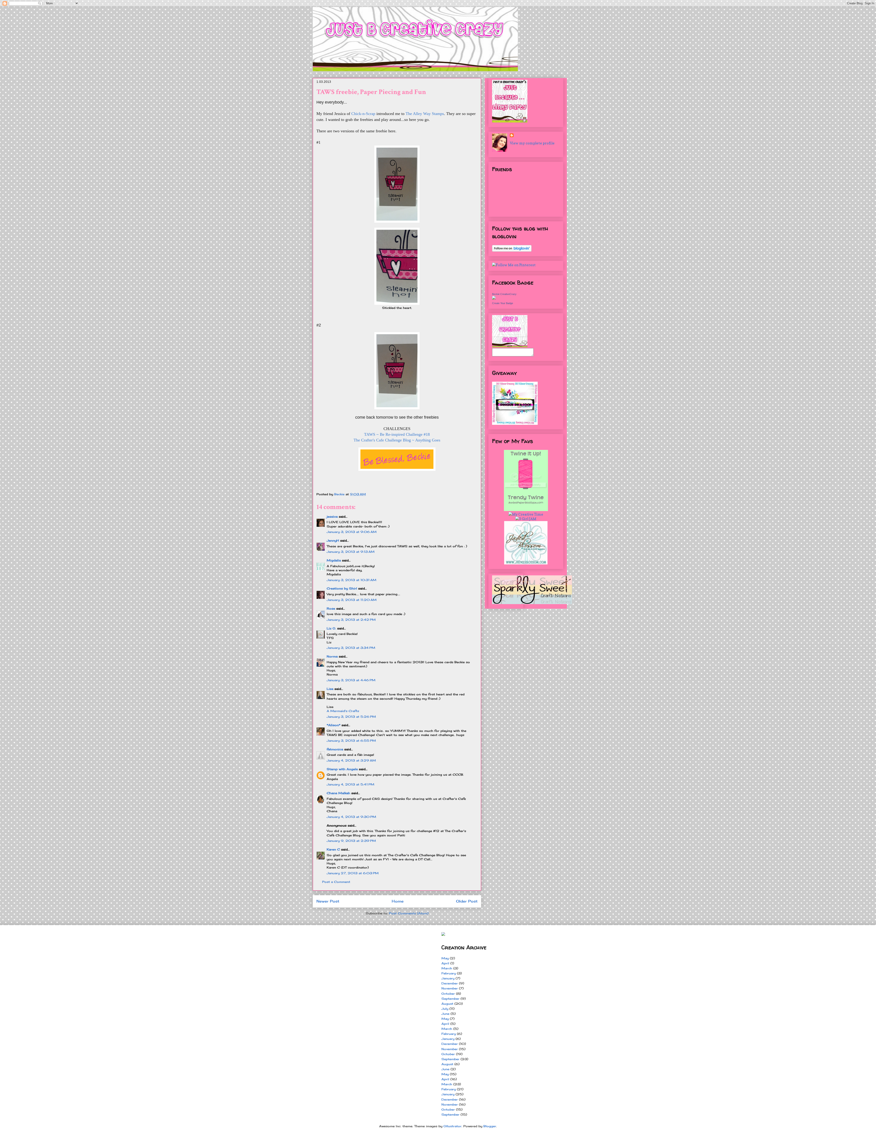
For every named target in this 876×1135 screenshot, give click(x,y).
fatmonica (335, 749)
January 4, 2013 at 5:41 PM (350, 784)
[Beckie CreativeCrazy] (494, 298)
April (445, 963)
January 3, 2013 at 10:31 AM (351, 580)
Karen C (333, 849)
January (447, 978)
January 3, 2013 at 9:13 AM (351, 551)
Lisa (330, 689)
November (449, 988)
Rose (331, 608)
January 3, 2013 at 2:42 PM (351, 619)
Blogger (489, 1126)
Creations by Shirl (342, 588)
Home (398, 901)
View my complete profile (532, 143)
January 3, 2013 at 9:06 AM (352, 532)
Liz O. (331, 628)
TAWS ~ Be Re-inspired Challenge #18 (397, 434)
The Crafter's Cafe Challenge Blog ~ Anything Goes (397, 440)
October (448, 993)
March (446, 968)
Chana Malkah (338, 793)
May (445, 958)
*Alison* (333, 725)
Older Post (466, 901)
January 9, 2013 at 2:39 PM (351, 841)
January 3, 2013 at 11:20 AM (352, 600)
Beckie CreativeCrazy (504, 294)
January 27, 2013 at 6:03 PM (353, 873)
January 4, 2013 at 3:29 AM (351, 760)
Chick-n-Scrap (363, 113)
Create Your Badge (502, 303)
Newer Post (327, 901)
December (449, 983)
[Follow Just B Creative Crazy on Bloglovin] (512, 250)
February (448, 973)
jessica (332, 516)
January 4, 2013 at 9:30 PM (351, 817)
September (450, 998)
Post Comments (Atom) (408, 913)
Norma (332, 656)
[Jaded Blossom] (526, 563)
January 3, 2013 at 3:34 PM (351, 648)
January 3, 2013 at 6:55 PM (351, 740)
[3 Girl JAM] (525, 519)
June (445, 1013)
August (447, 1003)
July (444, 1008)
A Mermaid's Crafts (343, 711)
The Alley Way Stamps (425, 113)
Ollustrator (452, 1126)
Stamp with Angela (342, 769)
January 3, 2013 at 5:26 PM (351, 716)
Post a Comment (336, 882)
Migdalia (334, 560)
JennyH (333, 540)
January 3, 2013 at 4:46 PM (351, 680)
